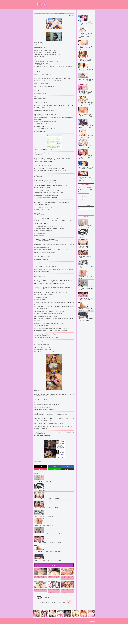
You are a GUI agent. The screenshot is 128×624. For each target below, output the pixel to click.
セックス (40, 461)
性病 (43, 461)
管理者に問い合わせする (83, 193)
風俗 (46, 461)
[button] (67, 469)
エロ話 (36, 461)
